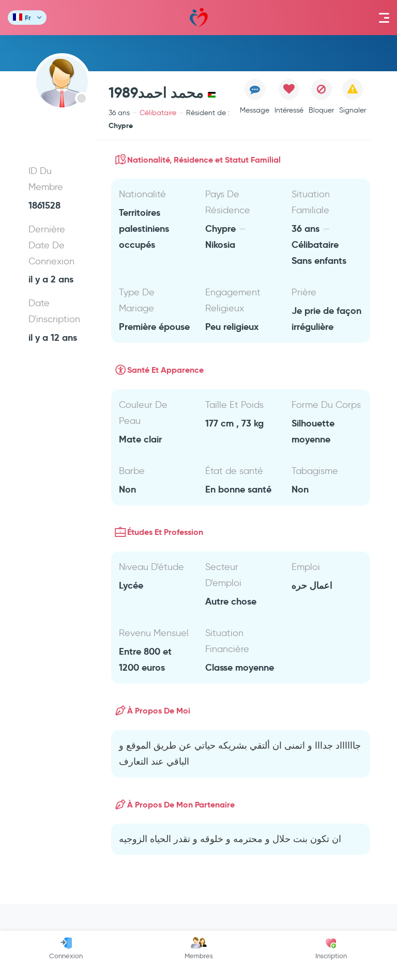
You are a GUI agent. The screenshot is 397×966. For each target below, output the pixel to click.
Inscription (331, 956)
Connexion (66, 956)
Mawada (199, 17)
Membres (199, 956)
